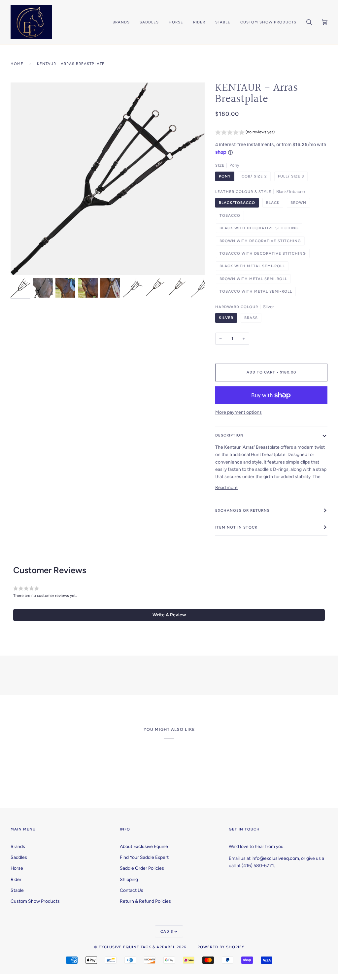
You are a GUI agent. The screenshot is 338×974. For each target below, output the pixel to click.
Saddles (19, 857)
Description (229, 435)
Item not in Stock (236, 527)
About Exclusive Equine (144, 846)
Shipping (129, 879)
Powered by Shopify (220, 947)
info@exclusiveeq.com (275, 858)
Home (17, 63)
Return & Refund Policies (145, 901)
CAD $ (166, 931)
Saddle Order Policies (142, 868)
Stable (17, 890)
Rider (16, 879)
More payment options (238, 412)
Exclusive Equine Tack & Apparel (137, 947)
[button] (245, 133)
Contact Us (131, 890)
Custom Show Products (35, 901)
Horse (17, 868)
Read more (226, 487)
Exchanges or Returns (242, 510)
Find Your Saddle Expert (144, 857)
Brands (18, 846)
